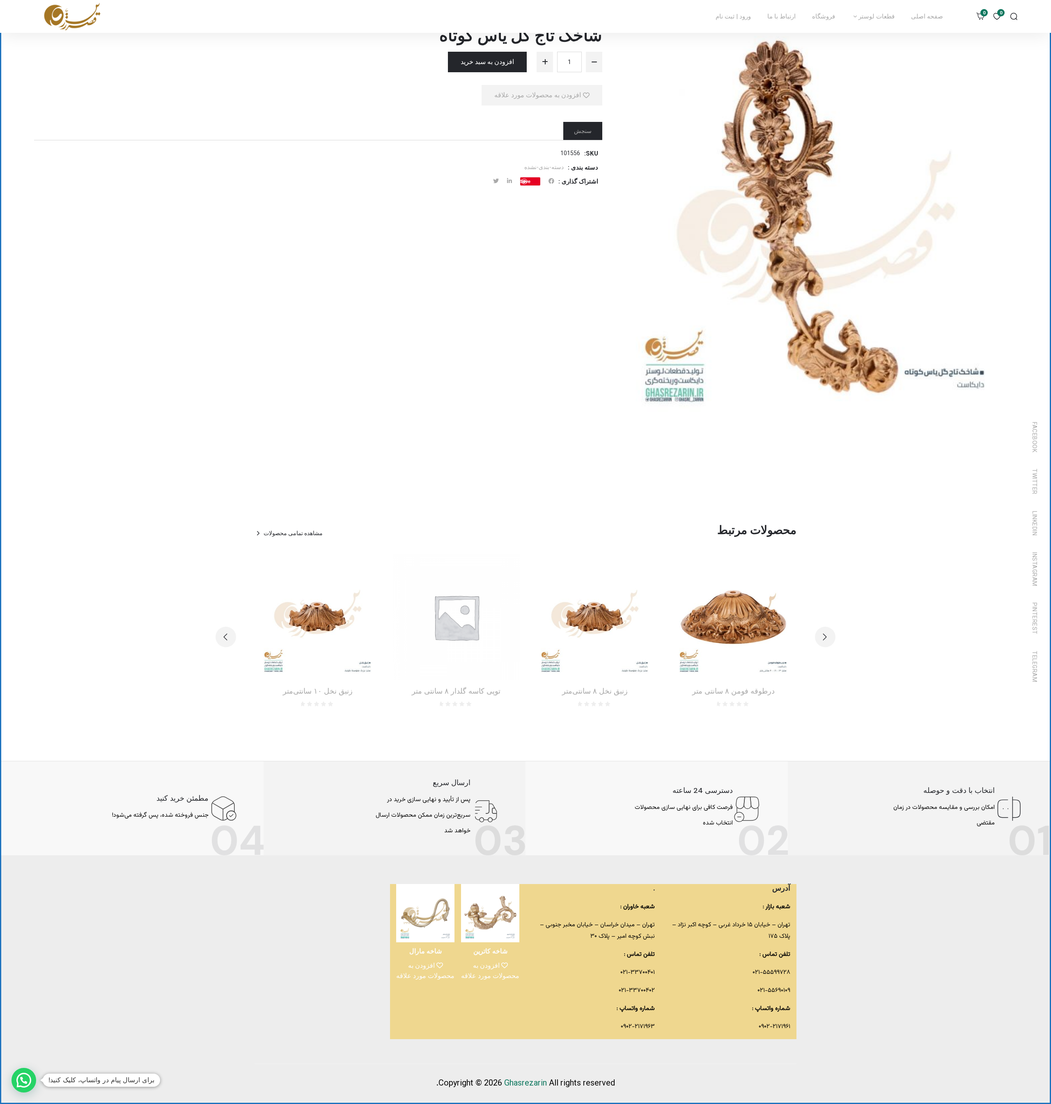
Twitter (1034, 482)
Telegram (1034, 666)
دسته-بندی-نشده (544, 167)
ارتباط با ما (781, 16)
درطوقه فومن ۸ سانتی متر (733, 691)
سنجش (583, 131)
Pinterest (1034, 618)
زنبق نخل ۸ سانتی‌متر (595, 691)
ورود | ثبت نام (733, 16)
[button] (226, 637)
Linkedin (1034, 523)
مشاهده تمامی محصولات (293, 533)
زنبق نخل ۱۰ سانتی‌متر (318, 691)
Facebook (1034, 437)
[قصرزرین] (73, 16)
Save (525, 181)
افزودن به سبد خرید (487, 61)
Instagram (1034, 569)
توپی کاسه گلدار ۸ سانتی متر (456, 691)
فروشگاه (823, 16)
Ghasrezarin (526, 1083)
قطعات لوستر (876, 16)
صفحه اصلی (927, 16)
